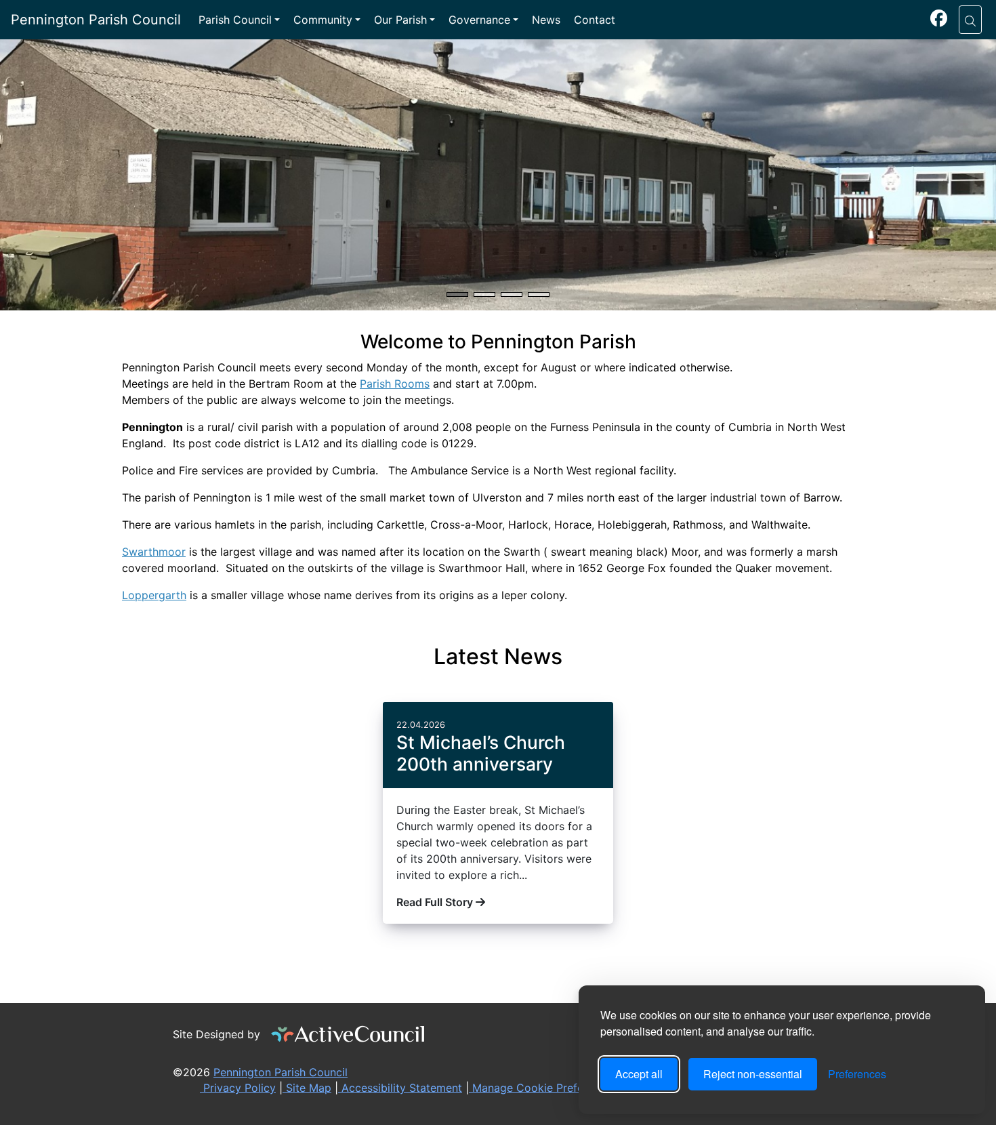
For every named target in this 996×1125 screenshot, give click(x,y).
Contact (594, 19)
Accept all (639, 1074)
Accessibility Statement (400, 1088)
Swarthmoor (154, 551)
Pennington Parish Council (96, 20)
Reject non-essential (752, 1074)
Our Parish (400, 19)
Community (322, 19)
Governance (479, 19)
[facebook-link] (938, 20)
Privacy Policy (238, 1088)
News (546, 19)
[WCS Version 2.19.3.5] (348, 1034)
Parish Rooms (395, 383)
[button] (970, 19)
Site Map (307, 1088)
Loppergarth (154, 595)
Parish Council (235, 19)
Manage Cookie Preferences (543, 1088)
